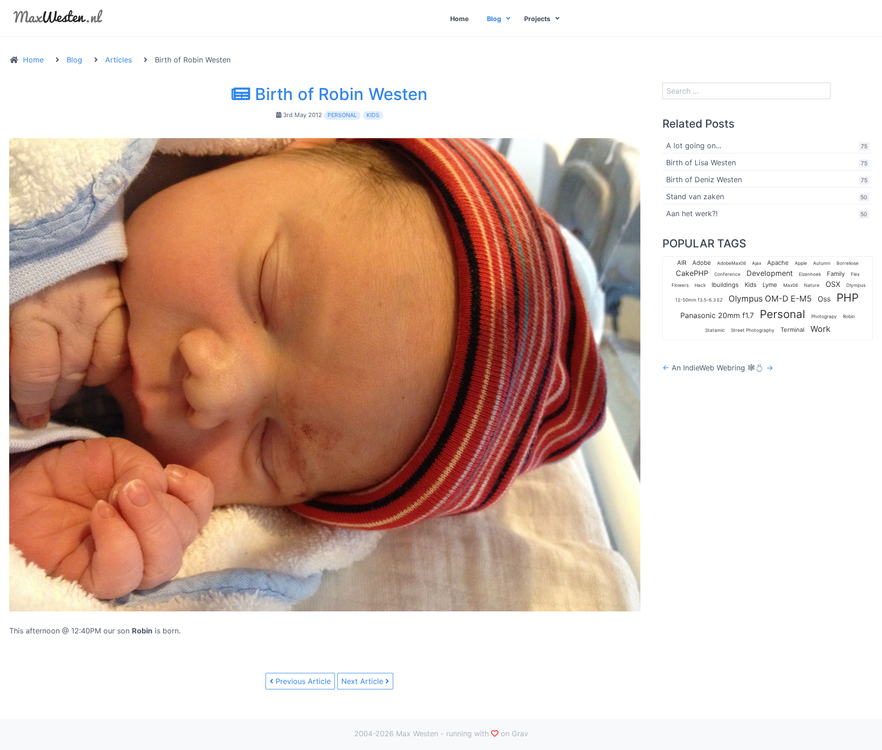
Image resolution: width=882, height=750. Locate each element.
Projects (537, 18)
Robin (849, 316)
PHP (848, 297)
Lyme (770, 284)
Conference (727, 274)
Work (820, 329)
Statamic (715, 330)
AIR (681, 262)
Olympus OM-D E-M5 (770, 298)
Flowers (680, 285)
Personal (342, 115)
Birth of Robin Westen (339, 94)
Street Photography (753, 330)
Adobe (701, 262)
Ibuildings (725, 284)
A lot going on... (693, 145)
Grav (520, 733)
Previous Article (302, 681)
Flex (855, 274)
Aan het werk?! (692, 213)
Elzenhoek (810, 274)
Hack (700, 285)
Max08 (790, 285)
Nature (812, 285)
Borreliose (848, 263)
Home (459, 18)
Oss (824, 298)
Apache (778, 262)
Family (836, 273)
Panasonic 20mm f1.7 (717, 315)
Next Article (363, 681)
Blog (494, 18)
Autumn (822, 263)
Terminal (792, 329)
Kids (373, 115)
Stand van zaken (695, 196)
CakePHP (692, 273)
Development (769, 273)
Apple (801, 263)
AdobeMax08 (731, 263)
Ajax (756, 263)
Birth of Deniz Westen (704, 179)
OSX (832, 284)
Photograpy (824, 316)
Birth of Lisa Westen (701, 162)
